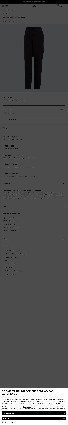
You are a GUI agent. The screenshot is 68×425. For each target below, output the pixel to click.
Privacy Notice (27, 407)
